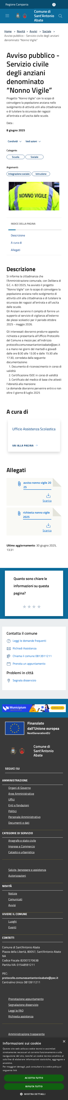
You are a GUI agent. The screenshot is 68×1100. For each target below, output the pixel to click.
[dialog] (34, 1069)
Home (8, 31)
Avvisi (33, 31)
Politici (12, 811)
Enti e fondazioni (18, 805)
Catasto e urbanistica (21, 852)
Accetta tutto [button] (34, 1077)
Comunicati (15, 899)
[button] (34, 1094)
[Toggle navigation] (7, 15)
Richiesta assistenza (20, 1016)
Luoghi (12, 921)
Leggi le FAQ (16, 1010)
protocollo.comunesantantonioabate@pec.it (30, 978)
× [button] (64, 1041)
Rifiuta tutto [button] (34, 1086)
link (15, 1070)
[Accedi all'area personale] (53, 4)
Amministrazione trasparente (26, 1034)
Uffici (11, 799)
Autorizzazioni (17, 875)
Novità (21, 31)
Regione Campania (16, 4)
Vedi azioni (32, 141)
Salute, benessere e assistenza (27, 870)
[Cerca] (60, 16)
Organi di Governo (19, 788)
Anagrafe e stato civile (22, 840)
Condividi (13, 141)
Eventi (12, 927)
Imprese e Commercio (21, 846)
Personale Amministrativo (24, 817)
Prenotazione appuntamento (26, 999)
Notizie (12, 893)
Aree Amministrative (21, 793)
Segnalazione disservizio (23, 1005)
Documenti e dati (18, 822)
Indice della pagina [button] (23, 223)
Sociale (46, 31)
